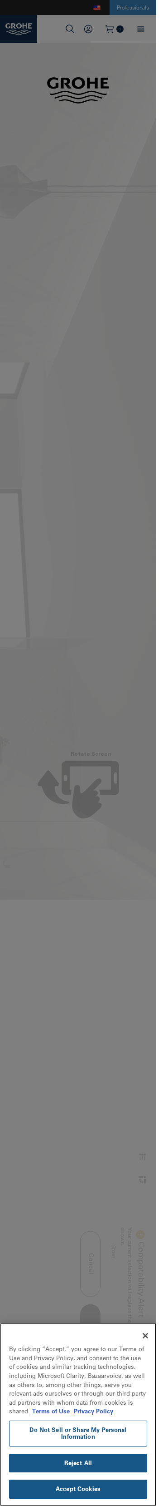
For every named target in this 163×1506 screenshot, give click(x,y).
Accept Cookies (78, 1488)
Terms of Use (52, 1411)
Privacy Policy (93, 1411)
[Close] (145, 1336)
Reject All (78, 1462)
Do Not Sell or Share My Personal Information (77, 1433)
